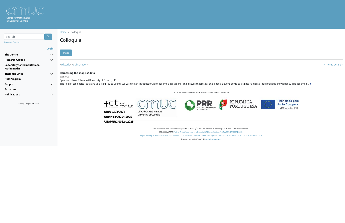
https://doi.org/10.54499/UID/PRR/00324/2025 (159, 136)
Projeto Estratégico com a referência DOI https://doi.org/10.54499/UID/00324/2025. (208, 132)
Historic (65, 64)
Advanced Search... (12, 42)
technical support (213, 139)
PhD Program (13, 79)
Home (63, 32)
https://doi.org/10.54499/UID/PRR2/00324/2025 (221, 136)
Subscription (80, 64)
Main (66, 53)
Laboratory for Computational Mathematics (22, 66)
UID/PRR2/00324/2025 (252, 136)
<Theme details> (333, 64)
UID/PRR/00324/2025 (191, 136)
